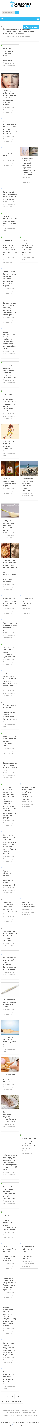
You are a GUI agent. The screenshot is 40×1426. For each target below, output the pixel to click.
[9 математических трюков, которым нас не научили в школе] (10, 595)
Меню (3, 19)
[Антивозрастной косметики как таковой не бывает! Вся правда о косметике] (29, 468)
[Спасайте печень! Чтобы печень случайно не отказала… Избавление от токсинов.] (29, 784)
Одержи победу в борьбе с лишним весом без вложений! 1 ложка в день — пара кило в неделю (9, 279)
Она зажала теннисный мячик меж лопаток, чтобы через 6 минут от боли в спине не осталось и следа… (10, 247)
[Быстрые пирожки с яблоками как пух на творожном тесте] (10, 759)
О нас (13, 1415)
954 (17, 1396)
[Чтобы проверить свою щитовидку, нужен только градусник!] (10, 990)
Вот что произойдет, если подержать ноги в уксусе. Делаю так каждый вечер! (10, 1116)
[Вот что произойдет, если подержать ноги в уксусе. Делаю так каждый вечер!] (10, 1102)
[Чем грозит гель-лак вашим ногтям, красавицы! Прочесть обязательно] (10, 928)
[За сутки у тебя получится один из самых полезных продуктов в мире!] (10, 213)
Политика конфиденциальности (27, 1415)
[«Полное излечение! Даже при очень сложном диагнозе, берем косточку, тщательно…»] (10, 1243)
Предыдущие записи (11, 1401)
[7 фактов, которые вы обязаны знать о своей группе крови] (10, 619)
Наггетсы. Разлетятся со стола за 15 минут (28, 904)
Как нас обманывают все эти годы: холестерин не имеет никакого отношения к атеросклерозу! (9, 878)
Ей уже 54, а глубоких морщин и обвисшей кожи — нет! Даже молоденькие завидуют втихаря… (9, 98)
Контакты (6, 1415)
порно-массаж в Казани (8, 1422)
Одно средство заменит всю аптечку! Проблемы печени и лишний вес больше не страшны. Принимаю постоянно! (19, 31)
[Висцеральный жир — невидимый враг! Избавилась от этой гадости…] (10, 188)
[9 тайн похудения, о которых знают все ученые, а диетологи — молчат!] (10, 733)
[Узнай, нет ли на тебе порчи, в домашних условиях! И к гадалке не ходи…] (10, 644)
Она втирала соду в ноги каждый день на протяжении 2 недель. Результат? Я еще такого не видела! (9, 1223)
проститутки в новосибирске (28, 1422)
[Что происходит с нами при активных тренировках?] (10, 431)
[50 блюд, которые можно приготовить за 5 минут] (29, 595)
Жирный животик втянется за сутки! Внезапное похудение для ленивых (10, 1376)
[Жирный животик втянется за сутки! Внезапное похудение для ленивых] (10, 1368)
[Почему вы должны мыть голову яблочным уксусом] (10, 468)
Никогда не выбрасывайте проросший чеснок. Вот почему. (8, 525)
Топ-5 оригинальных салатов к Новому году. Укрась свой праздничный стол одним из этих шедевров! (10, 681)
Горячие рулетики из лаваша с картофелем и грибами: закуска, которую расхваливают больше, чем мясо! (10, 712)
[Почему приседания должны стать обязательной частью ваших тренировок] (29, 237)
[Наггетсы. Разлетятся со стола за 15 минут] (29, 899)
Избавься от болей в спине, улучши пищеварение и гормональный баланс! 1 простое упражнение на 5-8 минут (10, 1162)
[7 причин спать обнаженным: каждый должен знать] (10, 1027)
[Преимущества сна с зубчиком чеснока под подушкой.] (10, 1064)
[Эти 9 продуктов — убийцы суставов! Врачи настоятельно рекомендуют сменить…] (29, 1243)
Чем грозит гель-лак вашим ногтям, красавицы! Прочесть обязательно (10, 935)
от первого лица (5, 1425)
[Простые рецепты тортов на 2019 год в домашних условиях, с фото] (10, 147)
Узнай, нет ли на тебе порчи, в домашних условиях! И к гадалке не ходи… (9, 652)
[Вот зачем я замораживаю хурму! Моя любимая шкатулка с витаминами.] (10, 45)
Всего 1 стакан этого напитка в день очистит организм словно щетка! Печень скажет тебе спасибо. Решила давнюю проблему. (9, 844)
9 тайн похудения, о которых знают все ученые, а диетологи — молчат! (10, 741)
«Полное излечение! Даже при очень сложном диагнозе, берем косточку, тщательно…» (9, 1254)
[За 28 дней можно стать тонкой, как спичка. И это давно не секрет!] (29, 1135)
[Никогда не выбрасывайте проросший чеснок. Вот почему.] (10, 511)
